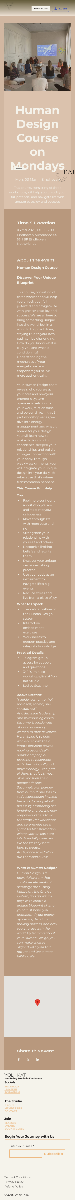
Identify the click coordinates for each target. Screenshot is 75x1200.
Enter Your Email (21, 1146)
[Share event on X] (28, 1059)
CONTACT (11, 1111)
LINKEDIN (10, 1089)
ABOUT (9, 1105)
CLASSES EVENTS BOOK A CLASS (14, 1126)
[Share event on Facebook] (19, 1059)
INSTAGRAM (12, 1092)
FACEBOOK (11, 1086)
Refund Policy (13, 1186)
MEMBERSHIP (13, 1108)
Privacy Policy (13, 1182)
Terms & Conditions (17, 1177)
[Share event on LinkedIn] (37, 1059)
